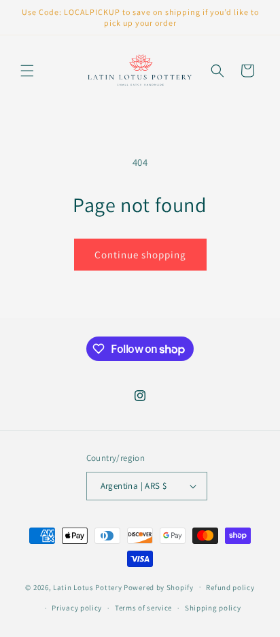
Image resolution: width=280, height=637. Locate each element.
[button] (27, 71)
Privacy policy (77, 608)
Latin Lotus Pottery (87, 586)
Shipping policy (213, 608)
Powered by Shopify (159, 586)
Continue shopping (140, 254)
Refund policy (230, 587)
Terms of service (143, 608)
